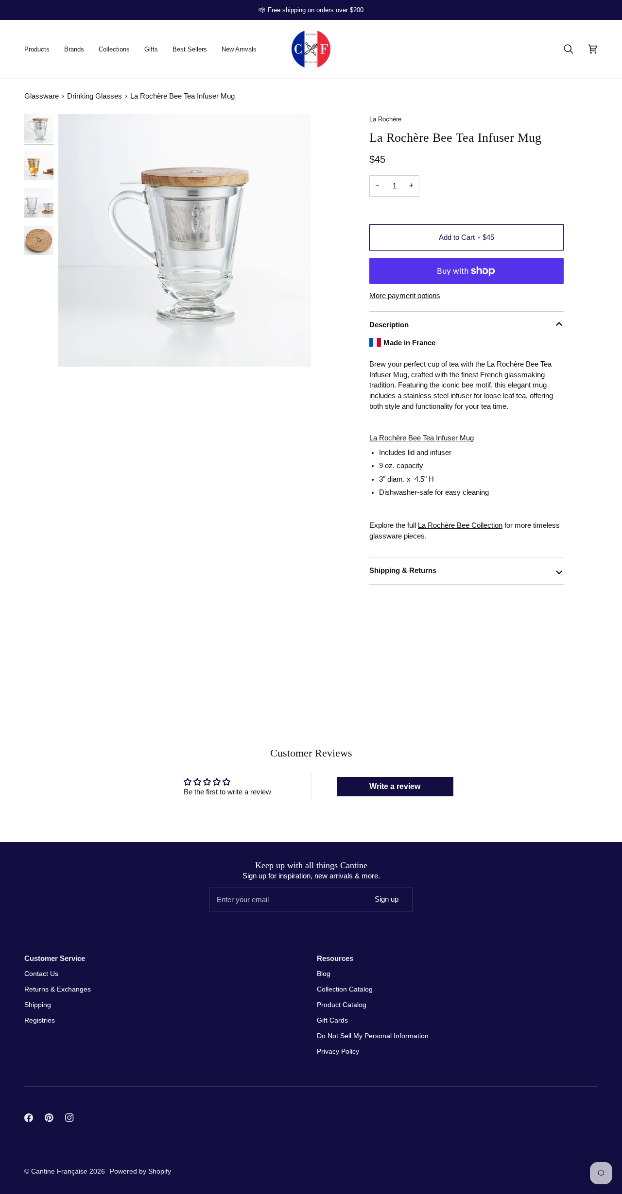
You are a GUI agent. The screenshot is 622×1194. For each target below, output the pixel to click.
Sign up (386, 899)
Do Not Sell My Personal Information (373, 1036)
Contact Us (41, 973)
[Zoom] (184, 240)
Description (389, 324)
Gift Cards (332, 1020)
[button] (40, 49)
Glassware (41, 96)
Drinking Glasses (94, 96)
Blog (323, 973)
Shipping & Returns (402, 570)
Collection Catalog (345, 989)
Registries (39, 1020)
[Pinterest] (49, 1117)
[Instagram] (69, 1117)
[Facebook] (28, 1117)
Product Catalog (341, 1005)
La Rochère (385, 119)
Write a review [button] (394, 786)
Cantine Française (60, 1171)
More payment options (404, 296)
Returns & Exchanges (57, 989)
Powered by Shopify (140, 1171)
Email (223, 908)
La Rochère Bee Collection (460, 525)
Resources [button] (335, 958)
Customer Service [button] (54, 958)
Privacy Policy (338, 1051)
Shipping (37, 1005)
